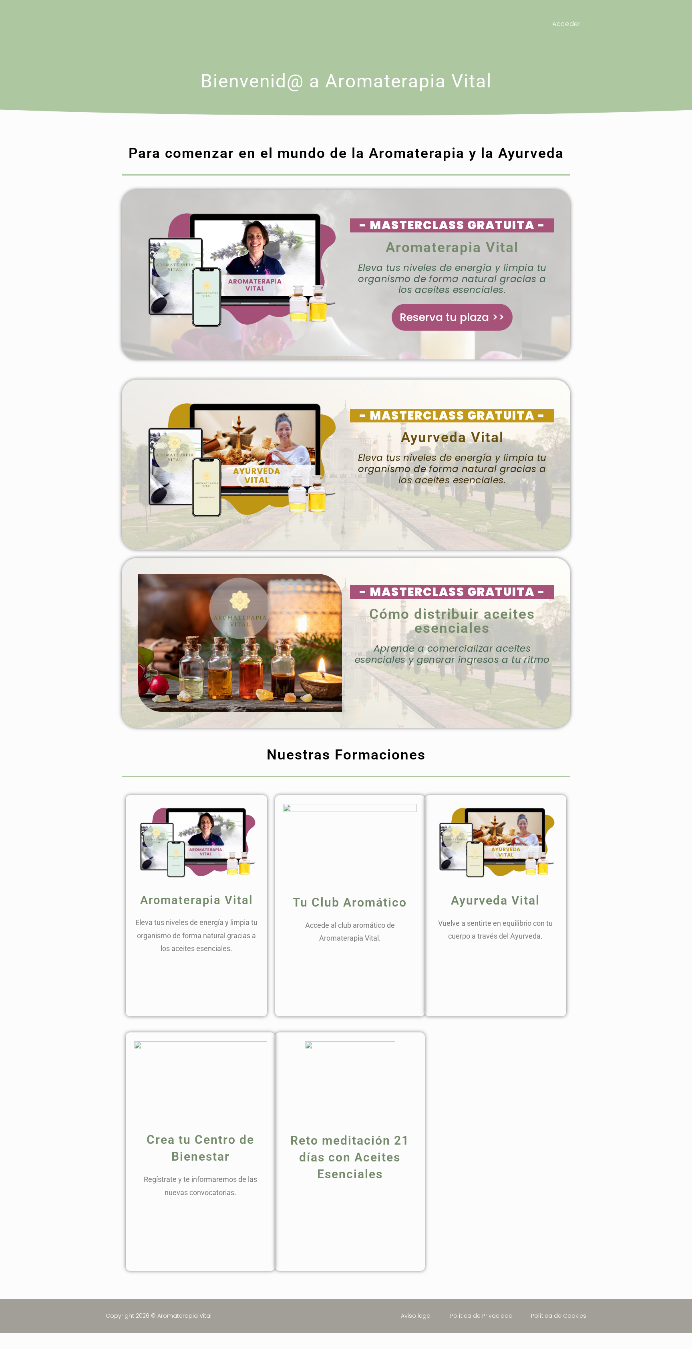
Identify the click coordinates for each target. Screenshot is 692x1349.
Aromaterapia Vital (156, 23)
